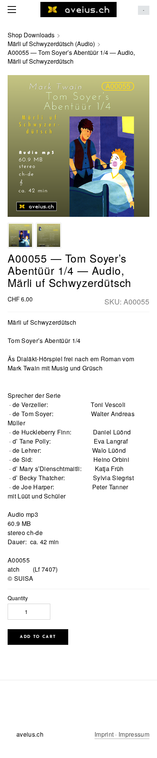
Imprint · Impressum (122, 734)
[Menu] (13, 9)
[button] (38, 637)
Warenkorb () (143, 10)
